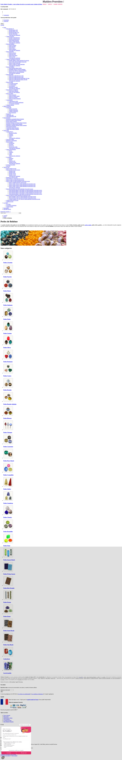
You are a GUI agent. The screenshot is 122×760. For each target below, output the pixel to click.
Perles (4, 216)
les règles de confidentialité (24, 694)
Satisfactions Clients (7, 718)
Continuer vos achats (5, 754)
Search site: (3, 213)
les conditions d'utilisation (37, 694)
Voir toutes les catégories (14, 35)
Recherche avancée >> (6, 211)
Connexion (5, 21)
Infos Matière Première (8, 721)
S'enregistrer (6, 20)
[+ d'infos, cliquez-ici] (18, 708)
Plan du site (6, 716)
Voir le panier (13, 754)
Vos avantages (6, 719)
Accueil (2, 25)
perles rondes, (88, 225)
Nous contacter (6, 715)
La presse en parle (7, 720)
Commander (6, 15)
